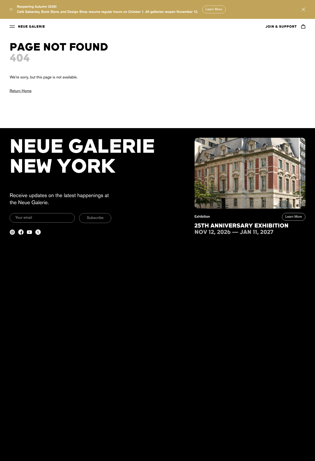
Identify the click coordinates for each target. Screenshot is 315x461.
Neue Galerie (31, 26)
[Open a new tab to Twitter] (38, 232)
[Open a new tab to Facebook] (21, 232)
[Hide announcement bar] (303, 9)
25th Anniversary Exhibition (242, 226)
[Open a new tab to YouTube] (29, 232)
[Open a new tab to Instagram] (12, 232)
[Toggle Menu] (12, 26)
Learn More (214, 9)
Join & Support (281, 26)
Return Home (21, 91)
